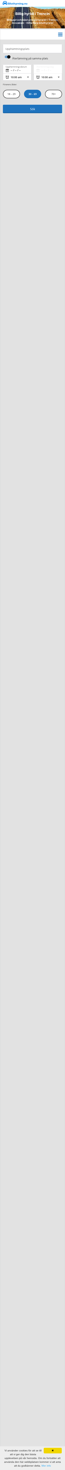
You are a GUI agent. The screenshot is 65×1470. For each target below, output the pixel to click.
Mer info (46, 1465)
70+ (53, 94)
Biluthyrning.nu (17, 3)
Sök (32, 109)
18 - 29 (11, 94)
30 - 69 (32, 94)
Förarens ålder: (10, 84)
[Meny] (60, 34)
